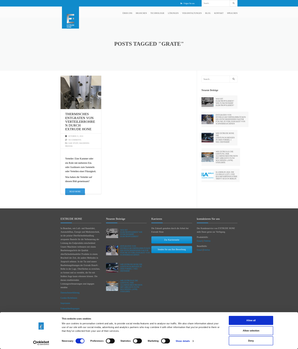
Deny (251, 340)
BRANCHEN (141, 13)
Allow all (251, 320)
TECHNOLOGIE (157, 13)
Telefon (207, 241)
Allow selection (251, 330)
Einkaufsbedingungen (70, 308)
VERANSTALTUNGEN (192, 13)
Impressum (65, 303)
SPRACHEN (232, 13)
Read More (75, 192)
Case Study (73, 143)
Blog (208, 13)
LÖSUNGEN (173, 13)
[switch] (110, 340)
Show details (183, 341)
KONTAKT (219, 13)
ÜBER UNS (127, 13)
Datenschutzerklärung (70, 293)
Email (199, 241)
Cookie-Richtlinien (69, 298)
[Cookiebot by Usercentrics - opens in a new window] (41, 343)
